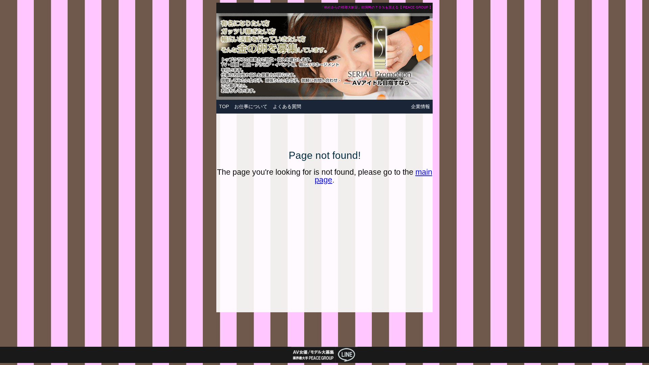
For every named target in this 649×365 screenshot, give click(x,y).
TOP (224, 106)
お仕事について (250, 106)
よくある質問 (287, 106)
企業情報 (420, 106)
